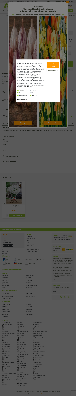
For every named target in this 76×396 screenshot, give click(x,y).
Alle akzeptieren (53, 63)
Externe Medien (23, 95)
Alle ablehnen (53, 66)
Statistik (34, 90)
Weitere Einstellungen (22, 99)
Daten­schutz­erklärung (27, 86)
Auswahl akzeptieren (53, 70)
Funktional (34, 95)
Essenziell (21, 90)
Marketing (34, 93)
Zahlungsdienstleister (24, 93)
